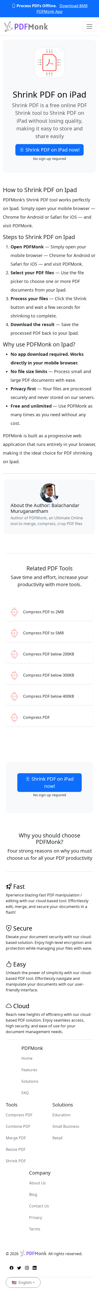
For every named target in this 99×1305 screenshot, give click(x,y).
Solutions (29, 1081)
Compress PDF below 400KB (48, 696)
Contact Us (39, 1206)
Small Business (65, 1126)
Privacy (35, 1217)
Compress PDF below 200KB (48, 654)
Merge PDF (16, 1138)
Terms (34, 1229)
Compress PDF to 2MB (43, 612)
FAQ (25, 1092)
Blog (33, 1194)
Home (26, 1058)
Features (29, 1069)
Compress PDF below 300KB (48, 675)
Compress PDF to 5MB (43, 633)
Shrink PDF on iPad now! (52, 149)
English (22, 1282)
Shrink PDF (16, 1161)
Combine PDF (18, 1126)
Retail (57, 1138)
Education (61, 1115)
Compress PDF (36, 717)
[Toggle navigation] (89, 26)
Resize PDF (15, 1149)
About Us (37, 1183)
